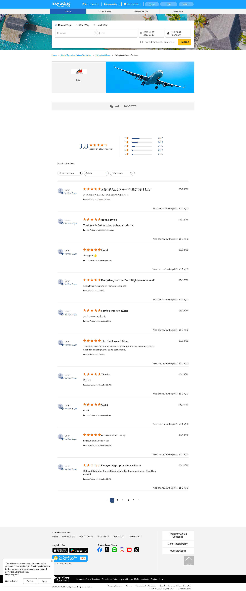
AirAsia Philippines (106, 230)
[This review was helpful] (180, 208)
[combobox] (96, 173)
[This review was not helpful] (185, 208)
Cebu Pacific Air (104, 260)
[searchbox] (67, 173)
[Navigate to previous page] (107, 500)
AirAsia (101, 291)
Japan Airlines (104, 200)
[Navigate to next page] (139, 500)
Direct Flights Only (159, 42)
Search (185, 42)
